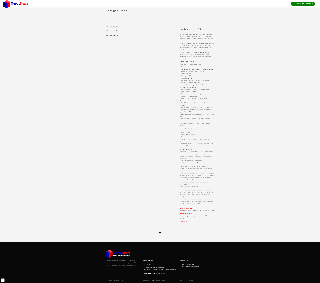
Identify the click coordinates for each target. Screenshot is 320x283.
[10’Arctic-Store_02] (141, 26)
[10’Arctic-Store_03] (141, 36)
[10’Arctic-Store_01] (141, 31)
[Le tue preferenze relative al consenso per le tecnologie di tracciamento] (2, 280)
